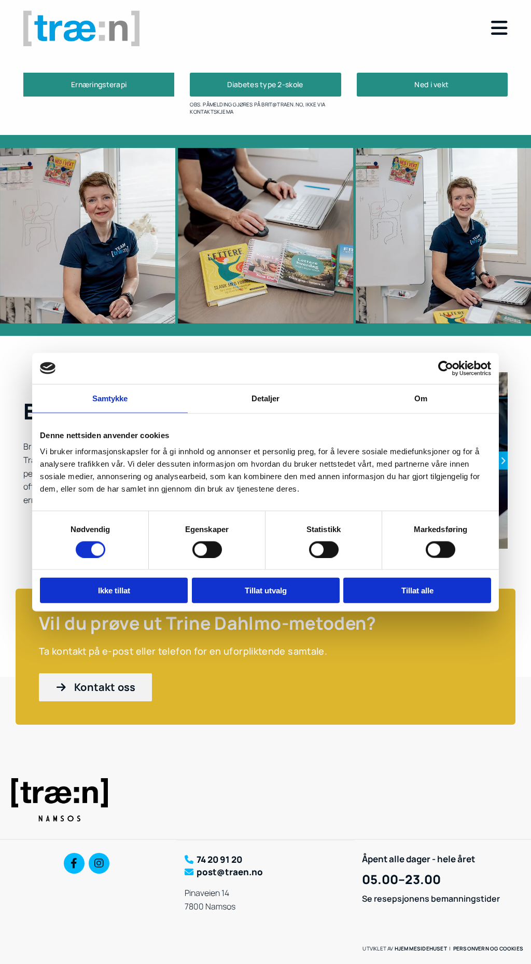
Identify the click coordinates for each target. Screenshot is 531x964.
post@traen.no (230, 872)
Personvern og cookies (488, 948)
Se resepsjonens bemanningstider (431, 898)
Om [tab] (420, 397)
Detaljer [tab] (265, 397)
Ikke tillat (114, 590)
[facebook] (74, 863)
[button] (349, 28)
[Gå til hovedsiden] (98, 28)
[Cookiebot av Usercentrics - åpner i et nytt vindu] (445, 368)
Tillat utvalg (266, 590)
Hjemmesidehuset (421, 948)
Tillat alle (417, 590)
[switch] (207, 549)
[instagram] (99, 863)
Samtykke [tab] (110, 397)
